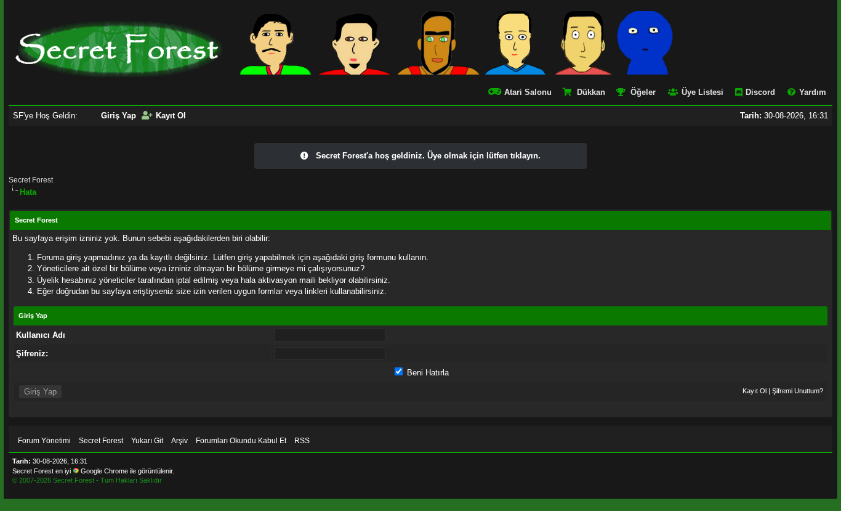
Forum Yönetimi (44, 440)
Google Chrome (104, 471)
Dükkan (591, 92)
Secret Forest (31, 180)
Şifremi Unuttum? (797, 390)
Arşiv (179, 440)
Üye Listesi (702, 92)
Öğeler (643, 92)
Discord (760, 92)
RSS (302, 440)
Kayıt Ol (171, 115)
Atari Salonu (528, 92)
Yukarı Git (147, 440)
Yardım (812, 92)
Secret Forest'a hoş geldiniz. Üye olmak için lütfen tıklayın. (428, 155)
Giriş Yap (118, 115)
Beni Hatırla (426, 372)
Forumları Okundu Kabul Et (241, 440)
